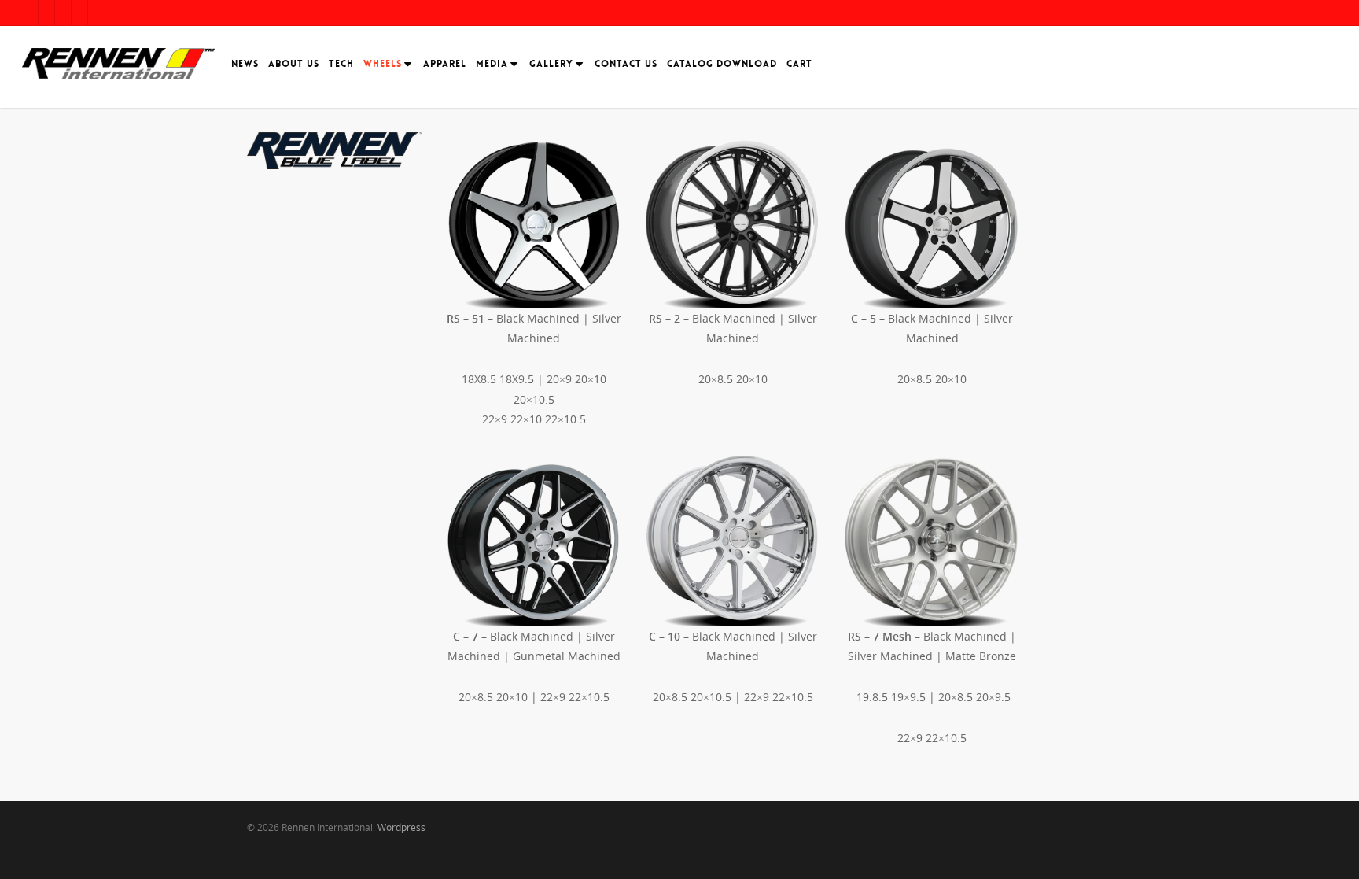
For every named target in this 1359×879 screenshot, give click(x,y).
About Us (293, 63)
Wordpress (401, 827)
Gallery (551, 63)
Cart (799, 63)
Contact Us (626, 63)
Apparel (444, 63)
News (245, 63)
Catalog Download (722, 63)
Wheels (382, 63)
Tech (341, 63)
